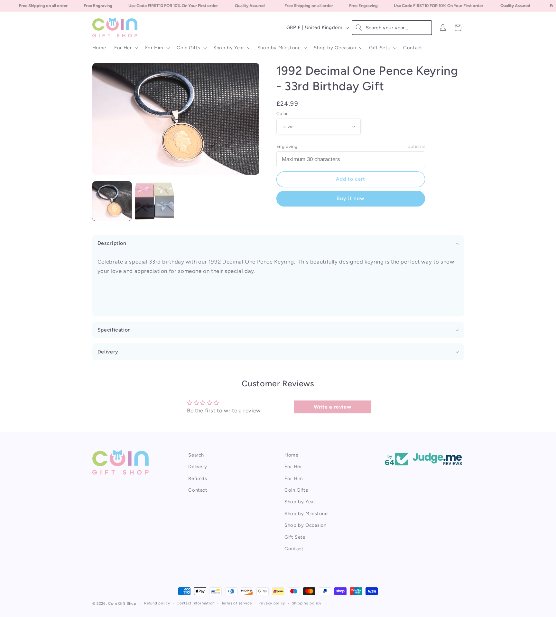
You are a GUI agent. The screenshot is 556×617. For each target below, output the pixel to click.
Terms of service (236, 603)
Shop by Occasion (305, 525)
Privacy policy (271, 603)
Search (196, 455)
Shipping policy (306, 603)
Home (291, 455)
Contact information (196, 603)
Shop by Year (299, 502)
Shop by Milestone (306, 513)
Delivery (197, 466)
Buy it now (351, 198)
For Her (293, 466)
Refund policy (157, 603)
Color (282, 113)
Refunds (197, 478)
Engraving (350, 146)
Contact (197, 490)
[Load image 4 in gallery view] (154, 201)
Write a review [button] (332, 407)
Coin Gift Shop (122, 603)
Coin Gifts (296, 490)
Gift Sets (294, 537)
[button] (125, 48)
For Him (293, 478)
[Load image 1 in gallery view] (112, 201)
